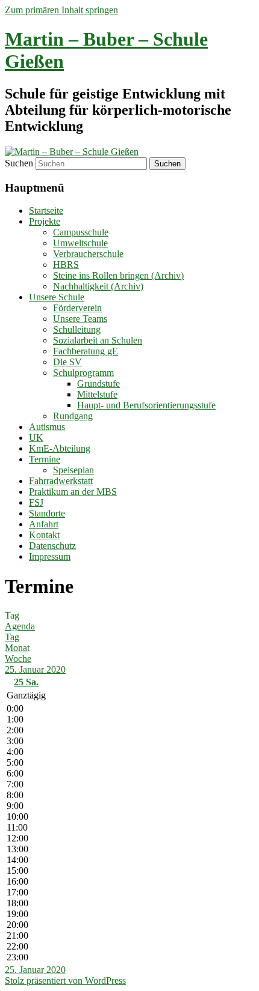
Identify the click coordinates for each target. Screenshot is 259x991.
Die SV (67, 362)
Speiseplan (73, 470)
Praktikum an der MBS (73, 491)
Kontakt (44, 535)
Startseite (46, 210)
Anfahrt (43, 524)
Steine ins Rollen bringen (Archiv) (118, 275)
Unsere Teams (80, 319)
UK (36, 437)
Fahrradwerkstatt (61, 481)
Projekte (44, 221)
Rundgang (73, 416)
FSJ (36, 502)
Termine (44, 459)
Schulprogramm (83, 373)
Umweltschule (80, 243)
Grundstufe (98, 383)
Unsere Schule (56, 297)
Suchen (19, 163)
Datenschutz (52, 546)
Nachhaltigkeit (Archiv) (98, 286)
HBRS (66, 264)
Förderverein (77, 308)
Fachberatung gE (85, 351)
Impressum (49, 556)
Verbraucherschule (88, 254)
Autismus (47, 427)
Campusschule (80, 232)
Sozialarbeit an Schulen (97, 340)
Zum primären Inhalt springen (61, 10)
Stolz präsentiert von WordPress (65, 980)
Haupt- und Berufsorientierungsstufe (146, 405)
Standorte (47, 513)
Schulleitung (77, 329)
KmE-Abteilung (59, 448)
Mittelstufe (97, 394)
